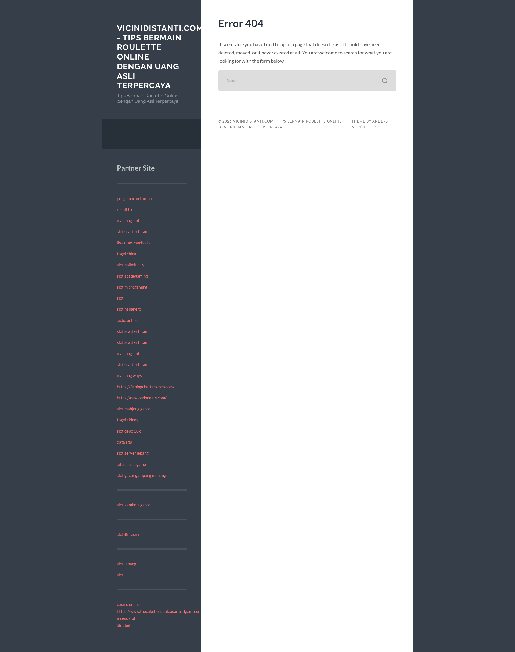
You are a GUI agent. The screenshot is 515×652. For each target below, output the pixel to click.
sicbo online (127, 320)
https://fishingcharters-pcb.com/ (145, 386)
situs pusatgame (131, 464)
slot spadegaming (132, 276)
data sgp (124, 442)
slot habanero (129, 309)
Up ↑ (375, 127)
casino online (128, 604)
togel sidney (127, 419)
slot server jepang (133, 453)
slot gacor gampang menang (141, 475)
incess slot (126, 618)
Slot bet (124, 625)
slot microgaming (132, 287)
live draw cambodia (134, 242)
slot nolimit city (130, 264)
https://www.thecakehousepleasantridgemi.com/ (160, 611)
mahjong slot (128, 220)
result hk (125, 209)
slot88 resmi (128, 534)
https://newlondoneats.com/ (142, 397)
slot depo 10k (129, 431)
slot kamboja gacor (133, 504)
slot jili (123, 298)
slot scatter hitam (132, 231)
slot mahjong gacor (133, 408)
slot (120, 574)
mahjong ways (129, 375)
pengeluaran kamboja (136, 198)
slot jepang (126, 563)
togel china (126, 253)
